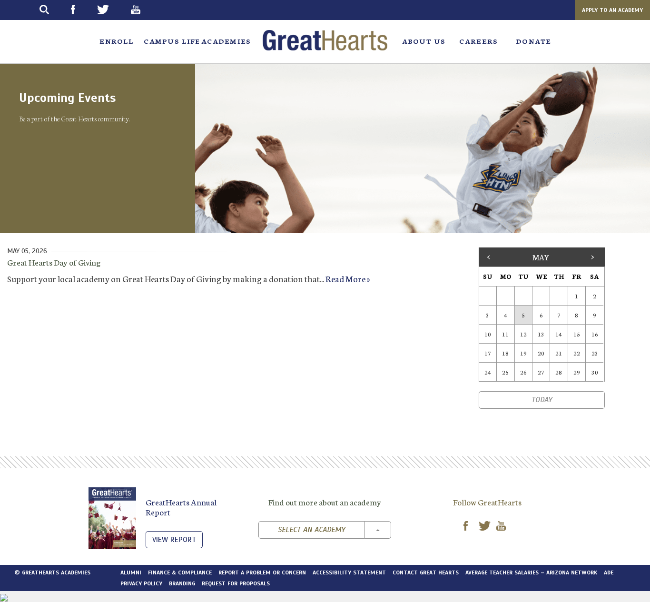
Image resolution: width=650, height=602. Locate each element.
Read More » (347, 278)
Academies (226, 41)
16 (594, 334)
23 (594, 353)
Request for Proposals (236, 583)
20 (541, 353)
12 (523, 334)
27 (541, 372)
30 (594, 372)
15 (576, 334)
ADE (608, 572)
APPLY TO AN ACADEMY (612, 10)
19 (523, 353)
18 (505, 353)
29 (576, 372)
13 (541, 334)
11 (505, 334)
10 (487, 334)
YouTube (144, 9)
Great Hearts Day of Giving (53, 261)
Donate (534, 41)
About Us (424, 41)
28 (558, 372)
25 (505, 372)
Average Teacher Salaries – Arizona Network (531, 572)
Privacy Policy (141, 583)
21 (558, 353)
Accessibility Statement (349, 572)
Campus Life (171, 41)
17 (487, 353)
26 (523, 372)
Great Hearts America (325, 40)
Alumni (130, 572)
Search (52, 9)
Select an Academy (311, 529)
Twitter (111, 9)
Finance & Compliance (180, 572)
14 (558, 334)
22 (576, 353)
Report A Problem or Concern (262, 572)
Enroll (116, 41)
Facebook (81, 9)
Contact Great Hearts (426, 572)
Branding (182, 583)
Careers (478, 41)
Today (542, 400)
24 (487, 372)
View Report (174, 539)
